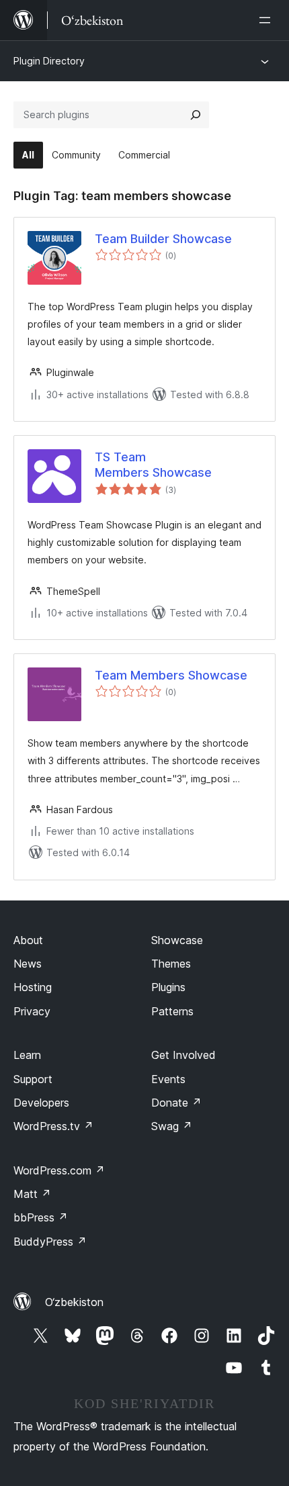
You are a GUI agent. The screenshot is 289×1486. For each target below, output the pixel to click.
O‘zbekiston (74, 1302)
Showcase (177, 940)
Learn (27, 1055)
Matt (32, 1194)
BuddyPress (50, 1241)
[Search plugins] (195, 114)
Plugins (168, 987)
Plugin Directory (49, 60)
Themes (171, 963)
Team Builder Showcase (163, 239)
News (27, 963)
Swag (171, 1126)
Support (32, 1079)
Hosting (32, 987)
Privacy (31, 1011)
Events (168, 1079)
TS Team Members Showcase (153, 464)
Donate (176, 1102)
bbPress (40, 1217)
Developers (41, 1102)
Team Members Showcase (171, 675)
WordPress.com (59, 1170)
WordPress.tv (53, 1126)
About (28, 940)
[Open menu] (267, 20)
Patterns (172, 1011)
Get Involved (183, 1055)
